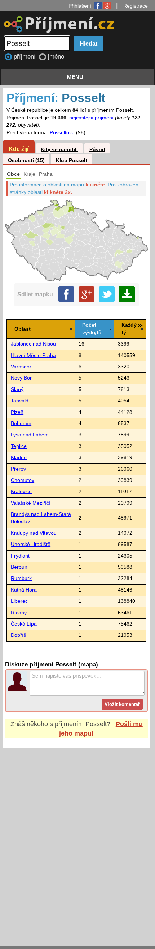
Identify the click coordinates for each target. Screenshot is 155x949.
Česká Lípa (24, 624)
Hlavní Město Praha (33, 355)
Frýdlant (20, 556)
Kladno (19, 457)
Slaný (17, 389)
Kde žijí (18, 148)
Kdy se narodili (59, 149)
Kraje (29, 174)
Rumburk (21, 578)
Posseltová (62, 132)
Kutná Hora (24, 590)
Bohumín (21, 423)
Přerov (18, 469)
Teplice (19, 446)
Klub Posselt (71, 160)
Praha (46, 174)
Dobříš (18, 635)
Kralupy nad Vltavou (34, 533)
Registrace (135, 6)
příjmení (25, 56)
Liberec (19, 601)
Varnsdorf (22, 366)
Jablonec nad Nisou (33, 344)
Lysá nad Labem (30, 434)
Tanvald (19, 400)
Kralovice (21, 491)
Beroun (19, 567)
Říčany (19, 612)
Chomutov (22, 480)
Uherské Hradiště (30, 544)
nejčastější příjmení (91, 117)
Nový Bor (21, 378)
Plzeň (17, 412)
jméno (56, 56)
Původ (97, 149)
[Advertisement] (77, 840)
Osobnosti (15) (26, 160)
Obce (13, 174)
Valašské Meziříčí (30, 503)
